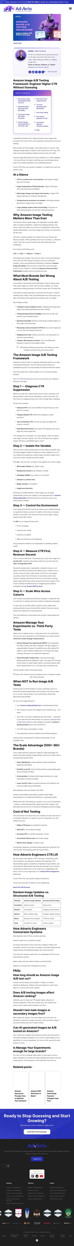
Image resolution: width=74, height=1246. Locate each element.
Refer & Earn (26, 1235)
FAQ (70, 1236)
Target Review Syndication (57, 1196)
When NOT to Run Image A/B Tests (41, 100)
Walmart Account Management (36, 1196)
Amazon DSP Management (13, 1190)
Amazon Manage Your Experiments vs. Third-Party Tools (24, 124)
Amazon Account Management (15, 1196)
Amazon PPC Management (13, 1187)
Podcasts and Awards (14, 1235)
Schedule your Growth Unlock (38, 67)
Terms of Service (52, 1235)
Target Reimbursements (56, 1199)
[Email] (44, 71)
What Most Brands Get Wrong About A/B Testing (23, 108)
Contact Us (37, 1159)
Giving (4, 1236)
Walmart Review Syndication (36, 1193)
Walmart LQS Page (33, 1190)
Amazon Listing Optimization (14, 1193)
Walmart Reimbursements (35, 1199)
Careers (42, 1236)
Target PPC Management (57, 1187)
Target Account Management (58, 1190)
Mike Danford (40, 51)
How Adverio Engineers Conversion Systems (42, 124)
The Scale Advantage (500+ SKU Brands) (41, 106)
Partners (34, 1236)
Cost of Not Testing (42, 112)
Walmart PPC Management (35, 1187)
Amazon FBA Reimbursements (14, 1203)
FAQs (38, 130)
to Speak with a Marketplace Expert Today (46, 2)
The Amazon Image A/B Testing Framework (23, 116)
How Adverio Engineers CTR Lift (41, 117)
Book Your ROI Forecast (21, 379)
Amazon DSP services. (35, 586)
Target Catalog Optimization (57, 1193)
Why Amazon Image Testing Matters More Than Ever (24, 100)
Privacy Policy (63, 1235)
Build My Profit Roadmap (37, 1132)
